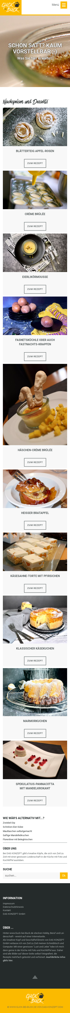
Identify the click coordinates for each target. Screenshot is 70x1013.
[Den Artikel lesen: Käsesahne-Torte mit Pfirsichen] (35, 551)
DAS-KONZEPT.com (52, 1007)
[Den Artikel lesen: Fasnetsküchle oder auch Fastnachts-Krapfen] (35, 315)
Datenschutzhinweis (13, 907)
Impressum (9, 903)
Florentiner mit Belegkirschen (17, 839)
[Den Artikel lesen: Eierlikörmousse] (35, 252)
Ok (64, 875)
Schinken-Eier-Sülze (13, 827)
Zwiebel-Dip (9, 822)
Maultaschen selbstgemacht (17, 831)
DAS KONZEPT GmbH (14, 914)
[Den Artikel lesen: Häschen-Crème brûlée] (35, 404)
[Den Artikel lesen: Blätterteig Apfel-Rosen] (35, 126)
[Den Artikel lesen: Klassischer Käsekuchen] (35, 619)
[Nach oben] (35, 974)
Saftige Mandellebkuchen (16, 835)
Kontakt (7, 910)
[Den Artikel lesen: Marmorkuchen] (35, 692)
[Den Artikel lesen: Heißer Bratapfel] (35, 488)
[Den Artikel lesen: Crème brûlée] (35, 189)
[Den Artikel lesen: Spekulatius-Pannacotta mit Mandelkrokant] (35, 759)
